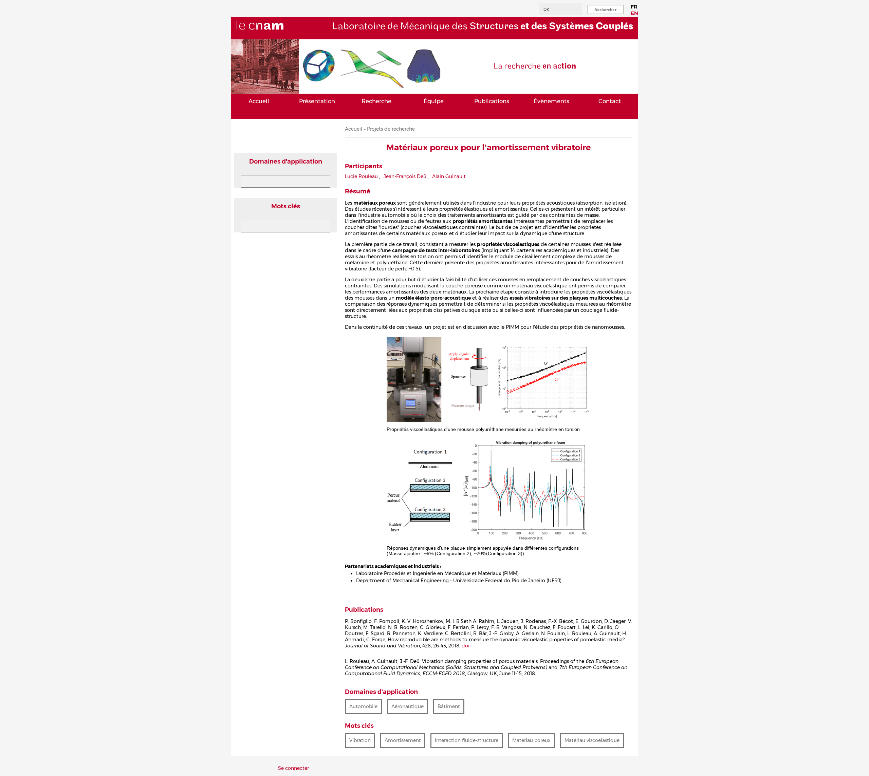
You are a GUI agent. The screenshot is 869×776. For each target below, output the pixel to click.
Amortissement (403, 740)
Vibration (360, 740)
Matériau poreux (531, 740)
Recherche (376, 101)
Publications (491, 101)
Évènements (551, 101)
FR (634, 6)
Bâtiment (449, 706)
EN (634, 13)
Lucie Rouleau (361, 176)
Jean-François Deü (405, 176)
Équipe (434, 101)
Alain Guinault (449, 176)
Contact (609, 101)
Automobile (363, 706)
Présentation (317, 101)
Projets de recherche (391, 129)
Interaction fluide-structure (466, 740)
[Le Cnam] (271, 36)
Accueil (258, 101)
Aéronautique (407, 706)
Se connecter (293, 768)
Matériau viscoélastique (592, 740)
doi (465, 646)
